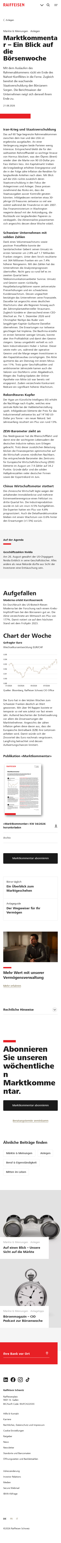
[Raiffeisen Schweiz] (14, 5)
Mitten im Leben (16, 1172)
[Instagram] (20, 1379)
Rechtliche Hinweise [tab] (18, 1009)
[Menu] (56, 5)
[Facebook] (13, 1379)
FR (11, 1518)
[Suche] (48, 5)
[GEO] (47, 1353)
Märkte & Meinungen (19, 1153)
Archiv (7, 837)
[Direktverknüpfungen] (42, 5)
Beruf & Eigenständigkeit (21, 1162)
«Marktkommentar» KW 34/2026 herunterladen (24, 825)
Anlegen (45, 1153)
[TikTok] (27, 1379)
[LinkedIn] (5, 1379)
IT (17, 1518)
